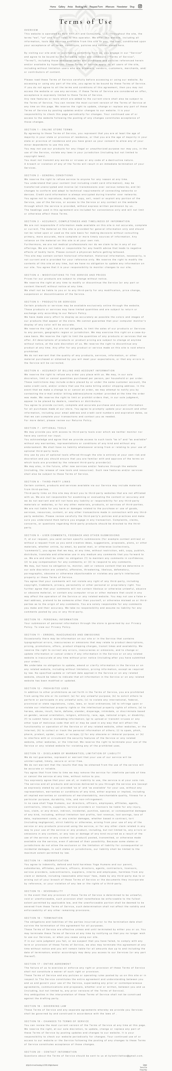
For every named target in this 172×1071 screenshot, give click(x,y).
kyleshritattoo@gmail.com (125, 1056)
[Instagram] (140, 6)
